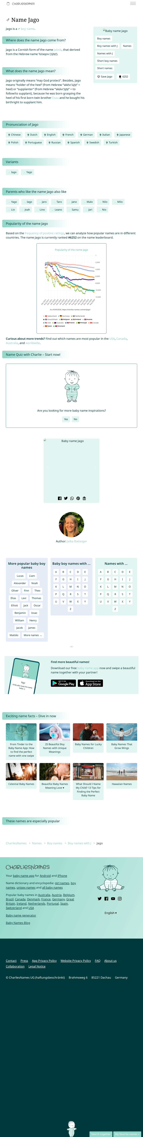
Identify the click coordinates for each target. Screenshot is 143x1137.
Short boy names (107, 60)
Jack (25, 605)
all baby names (52, 887)
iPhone (62, 876)
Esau (55, 98)
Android (45, 876)
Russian (56, 142)
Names (127, 46)
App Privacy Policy (44, 961)
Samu (75, 209)
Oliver (15, 590)
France (46, 899)
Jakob (58, 50)
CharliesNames (16, 843)
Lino (42, 209)
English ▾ (111, 913)
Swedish (94, 142)
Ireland (22, 903)
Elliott (14, 605)
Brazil (10, 899)
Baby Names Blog (18, 923)
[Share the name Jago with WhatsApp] (71, 499)
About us (110, 961)
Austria (57, 895)
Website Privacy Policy (76, 961)
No (75, 419)
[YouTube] (113, 898)
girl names (62, 883)
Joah (27, 209)
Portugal (53, 903)
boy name (27, 29)
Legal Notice (37, 966)
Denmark (33, 899)
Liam (32, 575)
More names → (33, 635)
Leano (58, 209)
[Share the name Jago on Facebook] (59, 499)
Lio (13, 209)
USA (112, 339)
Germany (58, 899)
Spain (64, 903)
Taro (59, 201)
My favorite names (126, 1134)
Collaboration (15, 966)
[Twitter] (99, 898)
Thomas (36, 598)
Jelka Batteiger (77, 541)
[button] (48, 467)
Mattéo (14, 635)
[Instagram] (119, 898)
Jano (74, 201)
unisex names (26, 887)
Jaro (44, 201)
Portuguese (34, 142)
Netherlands (36, 903)
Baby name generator (21, 915)
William (19, 620)
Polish (14, 142)
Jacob (19, 627)
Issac (34, 612)
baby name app (88, 668)
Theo (37, 590)
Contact (11, 961)
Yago (29, 172)
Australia (12, 343)
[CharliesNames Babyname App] (21, 4)
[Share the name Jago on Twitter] (65, 499)
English (51, 134)
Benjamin (20, 612)
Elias (13, 598)
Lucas (20, 575)
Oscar (37, 605)
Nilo (105, 201)
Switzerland (14, 908)
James (31, 627)
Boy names (103, 38)
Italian (106, 134)
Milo (120, 201)
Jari (90, 209)
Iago (13, 172)
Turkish (113, 142)
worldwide (33, 343)
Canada (121, 339)
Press (24, 961)
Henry (33, 620)
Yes (66, 419)
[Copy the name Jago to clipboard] (84, 499)
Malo (90, 201)
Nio (104, 209)
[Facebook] (106, 898)
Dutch (33, 134)
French (69, 134)
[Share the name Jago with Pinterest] (77, 499)
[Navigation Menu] (134, 3)
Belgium (68, 895)
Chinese (15, 134)
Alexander (20, 583)
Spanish (75, 142)
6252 (125, 76)
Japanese (124, 134)
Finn (26, 590)
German (87, 134)
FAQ (97, 961)
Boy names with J (107, 46)
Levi (24, 598)
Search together (101, 1134)
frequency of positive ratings (44, 233)
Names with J (105, 53)
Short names (104, 68)
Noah (34, 583)
